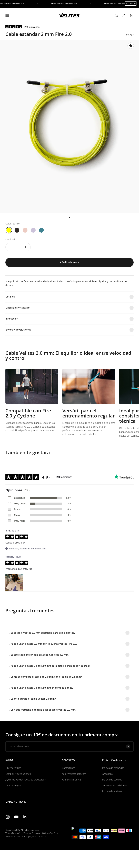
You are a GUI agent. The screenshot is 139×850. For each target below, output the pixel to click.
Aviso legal (107, 773)
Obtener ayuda (13, 767)
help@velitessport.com (74, 773)
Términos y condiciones (114, 785)
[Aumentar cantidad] (26, 247)
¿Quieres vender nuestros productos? (25, 779)
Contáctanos (68, 767)
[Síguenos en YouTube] (16, 817)
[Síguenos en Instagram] (7, 817)
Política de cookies (112, 779)
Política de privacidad (113, 767)
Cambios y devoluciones (18, 773)
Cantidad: (10, 239)
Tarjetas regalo (13, 785)
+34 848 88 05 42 (71, 779)
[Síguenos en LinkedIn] (25, 817)
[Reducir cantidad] (10, 247)
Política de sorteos (112, 791)
